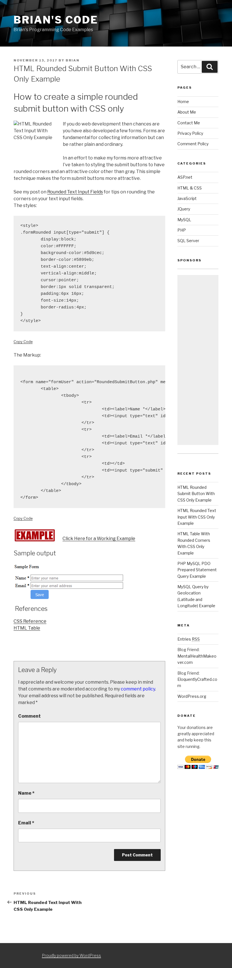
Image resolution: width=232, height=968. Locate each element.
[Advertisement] (197, 360)
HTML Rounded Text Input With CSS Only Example (196, 517)
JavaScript (187, 198)
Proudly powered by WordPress (71, 955)
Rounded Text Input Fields (75, 192)
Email (26, 823)
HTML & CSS (189, 188)
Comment (29, 716)
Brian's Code (56, 20)
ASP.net (184, 177)
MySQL (184, 219)
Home (183, 101)
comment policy (138, 689)
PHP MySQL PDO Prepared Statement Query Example (197, 570)
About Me (186, 112)
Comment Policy (193, 143)
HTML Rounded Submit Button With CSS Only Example (196, 493)
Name (26, 793)
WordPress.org (191, 696)
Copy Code (23, 342)
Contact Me (188, 122)
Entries (188, 639)
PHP (181, 230)
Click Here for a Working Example (99, 538)
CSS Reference (30, 621)
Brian (73, 60)
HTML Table (27, 628)
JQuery (183, 208)
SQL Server (188, 240)
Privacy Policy (190, 133)
